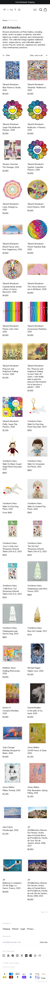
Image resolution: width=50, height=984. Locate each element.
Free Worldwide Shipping (25, 2)
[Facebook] (30, 955)
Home (5, 20)
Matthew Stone (9, 668)
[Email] (40, 955)
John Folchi (8, 827)
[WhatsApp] (35, 955)
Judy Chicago (9, 747)
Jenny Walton (33, 747)
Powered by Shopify (9, 967)
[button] (41, 9)
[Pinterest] (12, 955)
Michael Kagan (33, 668)
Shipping (6, 929)
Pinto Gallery (14, 963)
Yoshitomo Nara (34, 421)
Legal (22, 929)
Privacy (30, 929)
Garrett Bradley (34, 707)
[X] (22, 955)
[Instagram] (17, 955)
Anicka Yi (7, 707)
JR (28, 827)
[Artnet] (8, 955)
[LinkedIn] (26, 955)
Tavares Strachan (10, 164)
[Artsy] (4, 955)
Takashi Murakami (11, 84)
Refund (15, 929)
